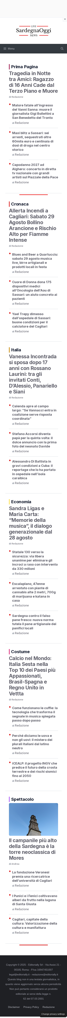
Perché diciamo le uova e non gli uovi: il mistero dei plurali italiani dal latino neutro (32, 742)
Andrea (15, 864)
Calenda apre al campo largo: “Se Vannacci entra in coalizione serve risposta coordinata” (34, 412)
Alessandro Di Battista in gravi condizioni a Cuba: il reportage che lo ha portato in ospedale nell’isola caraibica (34, 470)
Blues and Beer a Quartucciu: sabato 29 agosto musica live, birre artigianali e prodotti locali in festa (35, 261)
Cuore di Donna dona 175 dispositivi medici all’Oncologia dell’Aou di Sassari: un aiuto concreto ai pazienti (34, 290)
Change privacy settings (53, 1014)
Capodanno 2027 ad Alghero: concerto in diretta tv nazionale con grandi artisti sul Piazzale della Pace (35, 171)
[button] (62, 48)
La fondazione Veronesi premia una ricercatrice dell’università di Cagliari (32, 876)
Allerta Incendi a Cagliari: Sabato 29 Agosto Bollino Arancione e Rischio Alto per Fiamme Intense (32, 225)
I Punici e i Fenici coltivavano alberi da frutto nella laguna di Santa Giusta (34, 900)
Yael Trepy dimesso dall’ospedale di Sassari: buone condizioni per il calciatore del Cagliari (31, 320)
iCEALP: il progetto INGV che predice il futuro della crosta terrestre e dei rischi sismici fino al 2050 (34, 770)
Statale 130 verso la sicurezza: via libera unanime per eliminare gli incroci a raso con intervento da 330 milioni (35, 560)
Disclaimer (14, 1007)
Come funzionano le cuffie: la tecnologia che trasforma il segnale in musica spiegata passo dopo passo (35, 714)
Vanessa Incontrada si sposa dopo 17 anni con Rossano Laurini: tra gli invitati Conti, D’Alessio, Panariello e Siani (33, 374)
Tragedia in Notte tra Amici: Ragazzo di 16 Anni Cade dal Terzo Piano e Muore (33, 82)
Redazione (17, 97)
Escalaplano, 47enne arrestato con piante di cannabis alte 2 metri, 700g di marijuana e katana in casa (34, 592)
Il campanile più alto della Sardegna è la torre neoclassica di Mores (33, 849)
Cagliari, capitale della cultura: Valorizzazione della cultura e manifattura (34, 923)
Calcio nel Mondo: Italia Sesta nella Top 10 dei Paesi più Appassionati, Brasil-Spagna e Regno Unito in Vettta (32, 675)
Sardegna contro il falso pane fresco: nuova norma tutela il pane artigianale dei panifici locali (34, 622)
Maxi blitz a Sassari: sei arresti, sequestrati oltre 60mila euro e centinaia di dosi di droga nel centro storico (32, 141)
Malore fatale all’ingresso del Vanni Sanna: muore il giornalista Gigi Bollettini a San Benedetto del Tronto (33, 111)
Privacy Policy (31, 1007)
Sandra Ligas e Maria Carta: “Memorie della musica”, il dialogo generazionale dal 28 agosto (30, 523)
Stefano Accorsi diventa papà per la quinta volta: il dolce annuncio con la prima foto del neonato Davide (34, 440)
